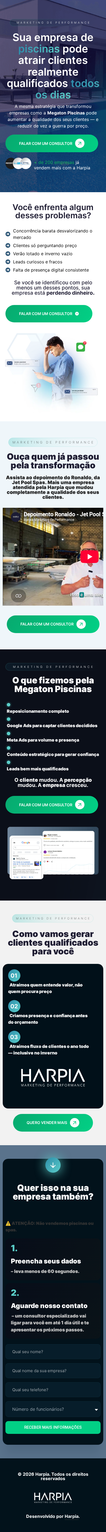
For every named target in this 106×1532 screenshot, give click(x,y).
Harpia (72, 1516)
